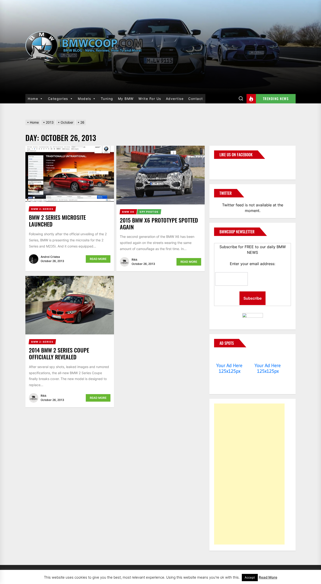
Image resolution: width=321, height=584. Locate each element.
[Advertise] (229, 356)
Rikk (134, 259)
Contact (195, 99)
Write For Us (149, 99)
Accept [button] (250, 577)
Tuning (107, 99)
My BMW (126, 99)
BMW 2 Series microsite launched (57, 220)
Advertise (175, 99)
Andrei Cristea (50, 257)
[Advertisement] (249, 474)
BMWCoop (229, 166)
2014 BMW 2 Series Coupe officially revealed (59, 353)
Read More (98, 259)
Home (33, 99)
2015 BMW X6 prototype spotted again (159, 223)
